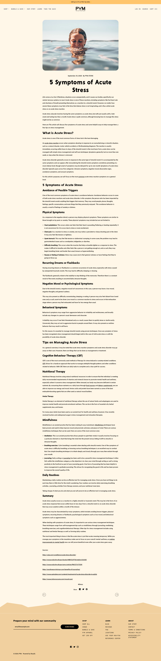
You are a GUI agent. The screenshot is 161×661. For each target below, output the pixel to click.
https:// (44, 569)
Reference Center (112, 638)
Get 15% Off (87, 635)
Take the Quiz (50, 9)
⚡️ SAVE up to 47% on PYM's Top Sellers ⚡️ (80, 2)
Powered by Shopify (29, 653)
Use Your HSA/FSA (112, 635)
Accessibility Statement (134, 636)
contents (64, 574)
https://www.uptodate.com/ (51, 574)
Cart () (153, 9)
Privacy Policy (134, 632)
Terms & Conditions (136, 630)
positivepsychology (54, 569)
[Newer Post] (117, 594)
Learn (39, 9)
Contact (131, 627)
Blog (107, 624)
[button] (145, 9)
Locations (109, 632)
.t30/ (85, 560)
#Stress (80, 584)
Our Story (31, 9)
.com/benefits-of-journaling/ (70, 569)
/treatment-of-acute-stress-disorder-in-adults (82, 574)
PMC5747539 (77, 564)
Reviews (108, 627)
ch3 (82, 560)
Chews (84, 627)
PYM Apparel (87, 632)
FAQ (106, 630)
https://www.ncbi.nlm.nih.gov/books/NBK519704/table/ (61, 560)
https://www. (46, 579)
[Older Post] (44, 594)
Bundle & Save (88, 630)
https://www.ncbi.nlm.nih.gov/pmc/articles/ (57, 564)
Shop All (86, 624)
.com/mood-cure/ (67, 579)
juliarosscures (56, 579)
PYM (20, 653)
